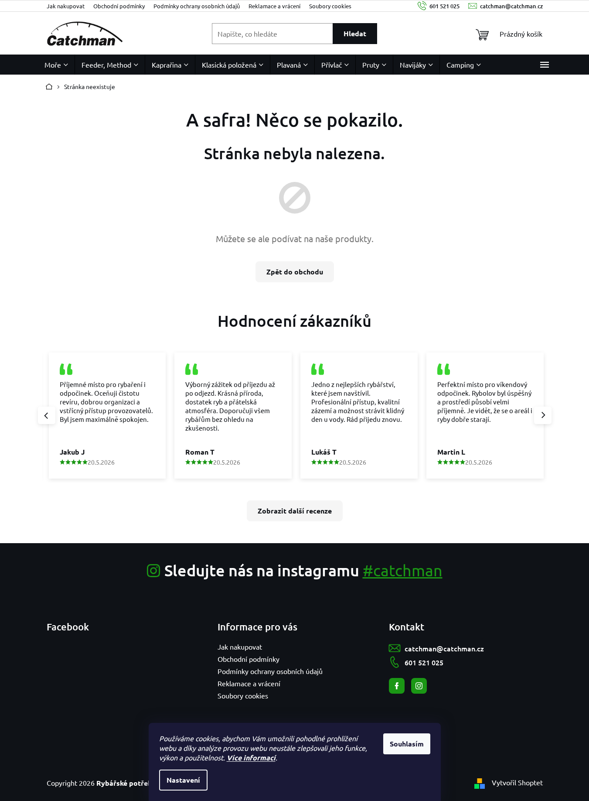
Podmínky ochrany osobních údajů (196, 6)
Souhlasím (407, 743)
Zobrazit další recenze (295, 510)
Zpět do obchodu (294, 271)
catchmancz (419, 686)
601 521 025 (424, 662)
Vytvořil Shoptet (517, 782)
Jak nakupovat (66, 6)
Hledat (355, 33)
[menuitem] (56, 65)
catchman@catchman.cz (444, 648)
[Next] (543, 415)
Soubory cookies (330, 6)
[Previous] (46, 415)
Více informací (251, 757)
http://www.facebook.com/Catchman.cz (397, 686)
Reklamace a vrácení (274, 6)
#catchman (403, 570)
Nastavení (183, 779)
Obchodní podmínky (119, 6)
